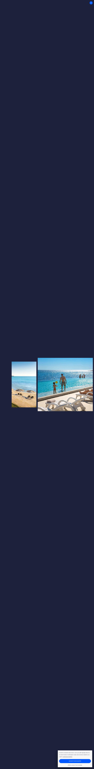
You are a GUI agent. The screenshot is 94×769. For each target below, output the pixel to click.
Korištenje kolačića (67, 756)
